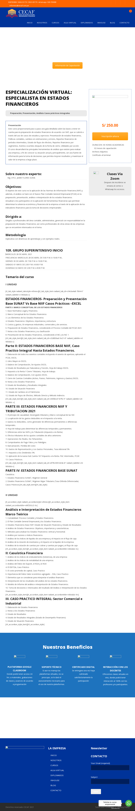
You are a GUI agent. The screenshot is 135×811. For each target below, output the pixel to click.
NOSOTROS (42, 22)
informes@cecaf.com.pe (19, 5)
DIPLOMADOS (87, 22)
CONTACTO (124, 22)
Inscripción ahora (110, 136)
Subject (94, 777)
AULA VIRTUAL (70, 22)
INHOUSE (101, 22)
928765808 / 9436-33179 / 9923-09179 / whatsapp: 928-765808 (32, 2)
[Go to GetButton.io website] (115, 808)
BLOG (112, 22)
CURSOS (55, 22)
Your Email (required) (100, 763)
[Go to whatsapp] (128, 803)
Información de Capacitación (67, 65)
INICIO (30, 22)
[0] (128, 13)
